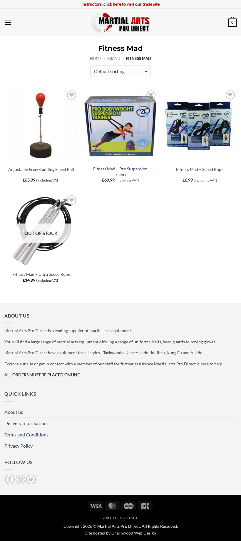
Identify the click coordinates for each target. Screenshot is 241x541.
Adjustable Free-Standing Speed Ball (41, 169)
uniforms (142, 341)
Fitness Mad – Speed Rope (199, 169)
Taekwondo (113, 352)
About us (13, 412)
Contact (129, 517)
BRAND (113, 58)
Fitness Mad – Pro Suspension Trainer (120, 171)
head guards (174, 341)
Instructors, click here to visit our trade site (120, 3)
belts (156, 341)
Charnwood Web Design (133, 532)
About (109, 517)
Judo (144, 352)
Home (96, 58)
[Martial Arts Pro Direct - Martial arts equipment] (120, 22)
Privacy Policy (18, 445)
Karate (131, 352)
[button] (7, 22)
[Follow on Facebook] (10, 479)
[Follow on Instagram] (20, 479)
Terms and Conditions (26, 434)
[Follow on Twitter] (31, 479)
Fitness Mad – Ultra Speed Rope (41, 274)
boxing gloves (202, 341)
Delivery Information (25, 423)
